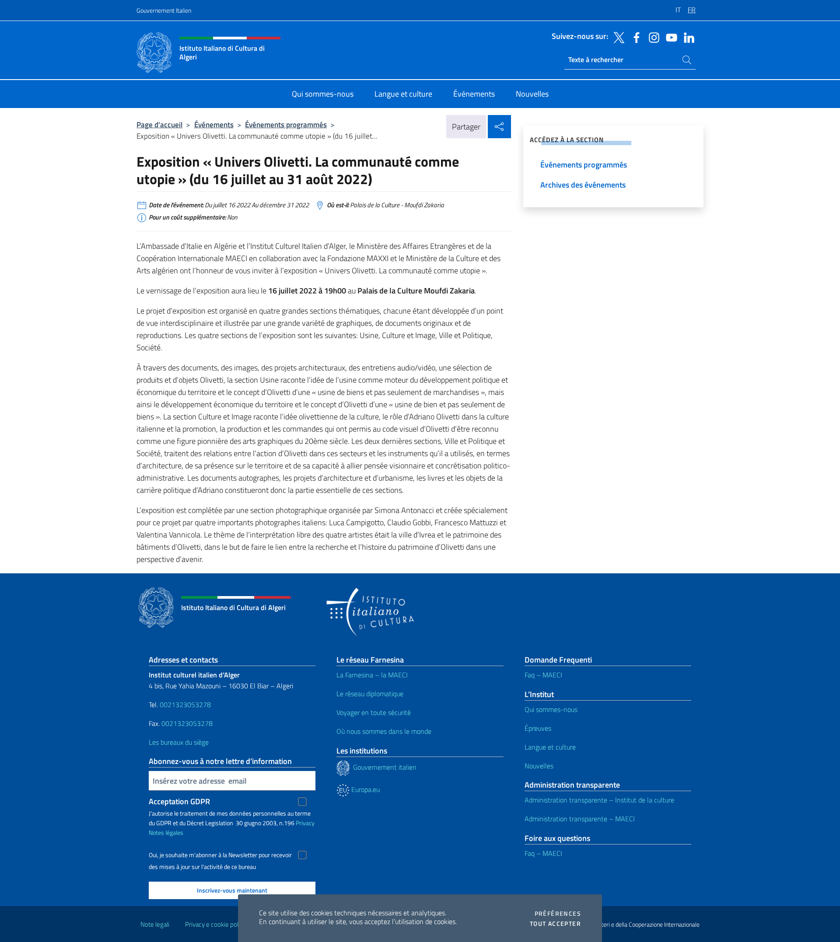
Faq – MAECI (543, 675)
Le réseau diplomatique (369, 693)
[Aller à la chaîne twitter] (617, 36)
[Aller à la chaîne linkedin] (687, 36)
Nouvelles (539, 766)
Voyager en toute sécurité (373, 712)
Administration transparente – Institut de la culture (599, 800)
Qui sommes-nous (551, 709)
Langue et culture (550, 747)
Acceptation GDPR (179, 801)
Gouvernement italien (383, 767)
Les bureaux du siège (179, 742)
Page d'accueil (159, 124)
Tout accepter (555, 924)
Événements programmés (286, 124)
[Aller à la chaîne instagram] (652, 36)
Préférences (558, 914)
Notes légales (166, 832)
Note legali (154, 924)
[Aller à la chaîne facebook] (634, 36)
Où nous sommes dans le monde (383, 731)
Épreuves (538, 728)
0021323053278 (185, 704)
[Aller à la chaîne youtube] (669, 36)
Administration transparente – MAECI (580, 818)
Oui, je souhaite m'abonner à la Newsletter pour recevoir (220, 855)
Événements (214, 124)
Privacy (305, 822)
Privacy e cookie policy (215, 924)
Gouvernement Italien (163, 10)
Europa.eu (365, 789)
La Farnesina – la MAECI (372, 675)
